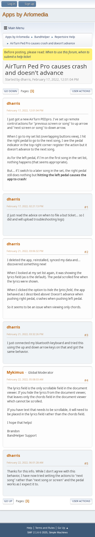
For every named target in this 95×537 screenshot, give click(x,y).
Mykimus (15, 372)
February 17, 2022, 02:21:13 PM (25, 206)
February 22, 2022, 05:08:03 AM (25, 379)
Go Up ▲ (63, 527)
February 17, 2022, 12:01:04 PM (25, 110)
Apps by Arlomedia (25, 14)
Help (29, 527)
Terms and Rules (45, 527)
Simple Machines (58, 532)
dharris (13, 103)
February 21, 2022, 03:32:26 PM (25, 334)
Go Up (8, 501)
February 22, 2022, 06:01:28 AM (25, 462)
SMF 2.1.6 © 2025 (37, 532)
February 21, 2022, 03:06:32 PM (25, 251)
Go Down (10, 91)
